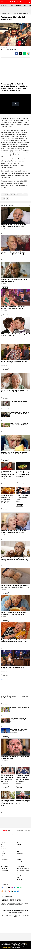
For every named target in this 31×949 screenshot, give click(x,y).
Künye (18, 834)
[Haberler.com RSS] (2, 891)
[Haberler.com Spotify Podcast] (21, 887)
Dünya (2, 855)
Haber (10, 912)
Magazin (3, 846)
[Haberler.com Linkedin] (15, 887)
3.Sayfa (3, 853)
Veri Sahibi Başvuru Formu (23, 870)
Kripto (2, 851)
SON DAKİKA (5, 5)
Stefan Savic (12, 194)
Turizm (18, 849)
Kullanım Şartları (20, 861)
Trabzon (25, 194)
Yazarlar (18, 851)
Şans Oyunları (4, 868)
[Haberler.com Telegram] (15, 891)
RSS (18, 877)
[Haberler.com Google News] (2, 887)
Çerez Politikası (20, 866)
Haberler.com (4, 859)
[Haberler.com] (6, 830)
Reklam (9, 834)
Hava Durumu (4, 861)
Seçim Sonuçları (5, 866)
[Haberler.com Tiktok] (12, 891)
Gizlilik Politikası (20, 864)
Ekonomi (3, 842)
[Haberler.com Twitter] (9, 887)
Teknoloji (19, 844)
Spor (9, 13)
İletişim (13, 834)
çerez (26, 943)
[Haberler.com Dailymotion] (18, 891)
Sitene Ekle (19, 879)
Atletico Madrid (5, 194)
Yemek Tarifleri (4, 872)
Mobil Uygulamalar (21, 875)
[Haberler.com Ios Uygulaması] (4, 900)
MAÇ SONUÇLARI (16, 5)
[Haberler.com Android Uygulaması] (11, 900)
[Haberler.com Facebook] (5, 887)
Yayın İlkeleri (24, 834)
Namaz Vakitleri (4, 864)
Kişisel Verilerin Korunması (23, 868)
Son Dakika (3, 849)
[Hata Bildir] (14, 915)
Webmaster (19, 872)
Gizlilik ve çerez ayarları (7, 915)
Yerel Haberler (20, 853)
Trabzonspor (19, 194)
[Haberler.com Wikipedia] (5, 891)
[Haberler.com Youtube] (9, 891)
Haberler (3, 839)
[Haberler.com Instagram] (12, 887)
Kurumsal (19, 859)
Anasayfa (3, 13)
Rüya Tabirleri (4, 870)
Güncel (3, 198)
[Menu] (2, 2)
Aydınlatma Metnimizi (6, 947)
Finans (18, 846)
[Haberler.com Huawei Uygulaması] (18, 900)
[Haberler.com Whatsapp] (18, 887)
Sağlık (18, 842)
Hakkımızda (3, 834)
